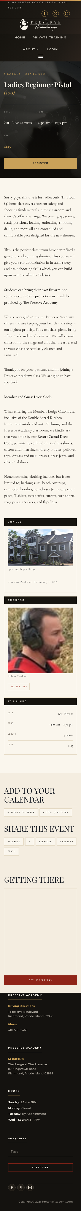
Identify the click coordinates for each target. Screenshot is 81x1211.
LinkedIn (45, 841)
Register (40, 163)
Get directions (40, 980)
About (29, 49)
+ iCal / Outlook (55, 812)
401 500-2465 (17, 1030)
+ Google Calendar (21, 812)
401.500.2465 (19, 686)
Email (12, 851)
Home (20, 37)
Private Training (49, 37)
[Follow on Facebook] (44, 13)
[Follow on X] (55, 13)
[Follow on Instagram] (67, 13)
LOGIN (52, 49)
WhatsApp (66, 841)
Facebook (14, 841)
